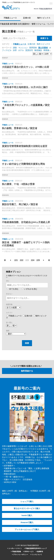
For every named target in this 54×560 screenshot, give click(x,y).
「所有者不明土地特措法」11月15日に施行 (25, 87)
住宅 (20, 24)
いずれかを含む (30, 289)
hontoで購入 (27, 515)
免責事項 (40, 551)
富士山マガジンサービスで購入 (27, 508)
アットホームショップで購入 (27, 529)
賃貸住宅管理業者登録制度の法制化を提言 (24, 146)
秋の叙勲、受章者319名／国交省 (19, 128)
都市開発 (13, 24)
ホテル (21, 50)
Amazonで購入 (27, 522)
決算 (15, 50)
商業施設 (47, 50)
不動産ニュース (10, 18)
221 (16, 260)
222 (21, 260)
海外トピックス (43, 18)
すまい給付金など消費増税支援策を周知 (23, 164)
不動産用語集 (16, 551)
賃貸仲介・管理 (28, 24)
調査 (15, 48)
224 (32, 260)
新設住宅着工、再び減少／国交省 (20, 204)
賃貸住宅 (29, 50)
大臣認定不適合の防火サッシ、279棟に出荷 (25, 67)
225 (38, 260)
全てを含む (14, 289)
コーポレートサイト (15, 548)
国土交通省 (43, 48)
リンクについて (36, 554)
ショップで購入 (27, 501)
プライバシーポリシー (20, 554)
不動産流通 (4, 24)
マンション (23, 48)
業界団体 (33, 48)
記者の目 (27, 18)
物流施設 (38, 50)
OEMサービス (29, 551)
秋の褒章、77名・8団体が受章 (18, 184)
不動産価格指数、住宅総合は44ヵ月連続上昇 (26, 222)
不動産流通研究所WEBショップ (36, 548)
